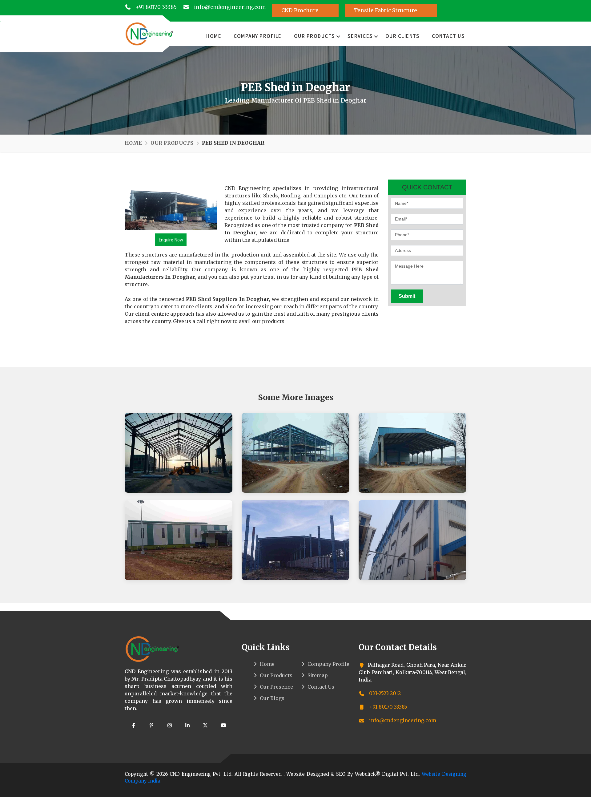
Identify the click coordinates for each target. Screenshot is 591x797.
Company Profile (258, 36)
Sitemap (318, 675)
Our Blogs (272, 698)
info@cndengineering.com (229, 7)
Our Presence (276, 687)
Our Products (314, 36)
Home (213, 36)
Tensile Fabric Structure (386, 10)
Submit (407, 296)
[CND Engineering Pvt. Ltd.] (149, 33)
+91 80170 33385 (155, 7)
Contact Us (448, 36)
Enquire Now (171, 240)
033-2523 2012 (384, 693)
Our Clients (402, 36)
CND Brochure (300, 10)
